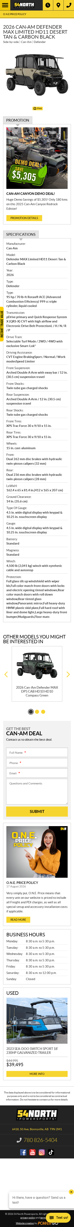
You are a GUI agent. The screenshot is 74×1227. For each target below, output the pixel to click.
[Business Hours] (48, 5)
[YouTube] (32, 1152)
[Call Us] (69, 5)
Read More (18, 919)
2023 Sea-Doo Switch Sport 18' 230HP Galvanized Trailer (32, 1050)
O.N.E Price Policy (14, 14)
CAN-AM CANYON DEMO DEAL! (30, 193)
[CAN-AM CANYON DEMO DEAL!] (37, 158)
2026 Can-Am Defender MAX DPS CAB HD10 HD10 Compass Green (37, 691)
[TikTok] (51, 1152)
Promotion (17, 120)
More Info (37, 1073)
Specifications (21, 234)
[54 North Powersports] (26, 5)
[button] (6, 674)
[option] (37, 674)
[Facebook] (23, 1152)
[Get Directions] (58, 5)
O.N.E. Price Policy (22, 883)
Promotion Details (24, 218)
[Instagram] (42, 1152)
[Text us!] (58, 1218)
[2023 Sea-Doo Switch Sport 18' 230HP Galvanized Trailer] (37, 1021)
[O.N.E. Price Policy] (37, 852)
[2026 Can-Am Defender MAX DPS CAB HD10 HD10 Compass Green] (37, 665)
